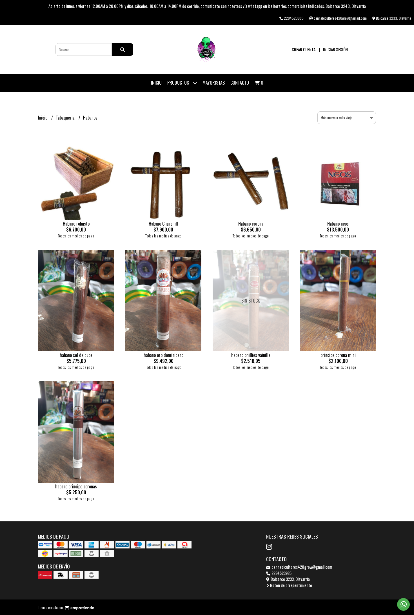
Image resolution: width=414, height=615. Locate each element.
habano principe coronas (76, 486)
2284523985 (281, 573)
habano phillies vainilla (250, 355)
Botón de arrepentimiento (290, 585)
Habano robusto (76, 223)
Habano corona (250, 223)
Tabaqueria (66, 117)
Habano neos (338, 223)
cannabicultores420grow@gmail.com (301, 567)
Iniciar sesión (335, 49)
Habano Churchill (163, 223)
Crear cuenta (303, 49)
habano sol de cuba (76, 355)
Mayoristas (213, 82)
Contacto (239, 82)
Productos (178, 82)
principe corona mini (338, 355)
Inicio (156, 82)
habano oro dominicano (163, 355)
